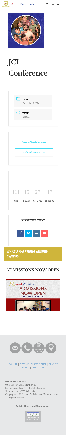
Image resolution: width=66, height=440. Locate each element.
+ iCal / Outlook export (34, 152)
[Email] (44, 233)
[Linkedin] (36, 233)
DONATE (13, 364)
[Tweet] (28, 233)
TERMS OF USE (38, 364)
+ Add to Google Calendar (34, 141)
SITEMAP (24, 364)
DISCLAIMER (38, 367)
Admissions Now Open (33, 270)
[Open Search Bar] (47, 4)
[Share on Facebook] (20, 233)
